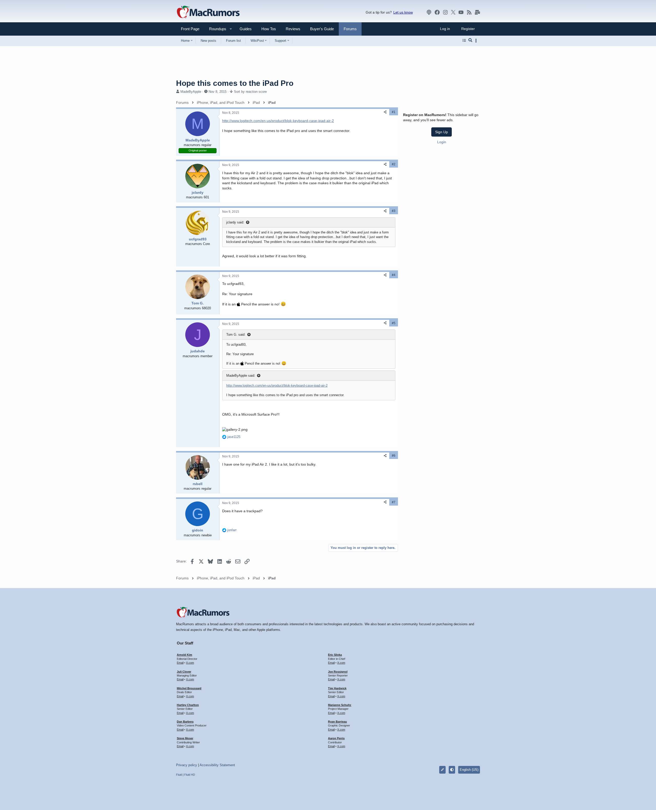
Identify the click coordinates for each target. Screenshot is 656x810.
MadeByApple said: (240, 375)
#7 (393, 502)
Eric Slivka (335, 654)
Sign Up (441, 132)
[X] (453, 12)
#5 (393, 323)
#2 (393, 164)
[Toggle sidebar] (477, 41)
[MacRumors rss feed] (469, 12)
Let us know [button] (403, 12)
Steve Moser (185, 738)
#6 (393, 455)
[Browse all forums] (464, 40)
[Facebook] (437, 12)
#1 (393, 112)
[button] (215, 29)
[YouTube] (461, 12)
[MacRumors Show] (429, 12)
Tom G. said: (235, 334)
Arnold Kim (184, 654)
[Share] (385, 112)
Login (441, 142)
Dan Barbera (185, 721)
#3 (393, 211)
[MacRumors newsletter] (477, 12)
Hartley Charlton (188, 704)
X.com (190, 662)
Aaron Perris (336, 738)
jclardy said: (235, 222)
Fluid (179, 774)
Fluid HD (189, 774)
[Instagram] (445, 12)
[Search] (470, 40)
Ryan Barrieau (337, 721)
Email (180, 662)
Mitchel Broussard (189, 688)
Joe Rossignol (337, 671)
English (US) (469, 770)
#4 (393, 275)
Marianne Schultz (339, 704)
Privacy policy (186, 765)
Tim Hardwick (337, 688)
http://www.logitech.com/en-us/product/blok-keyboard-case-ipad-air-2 (278, 121)
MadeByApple (190, 92)
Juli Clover (184, 671)
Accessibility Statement (217, 765)
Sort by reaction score (250, 92)
